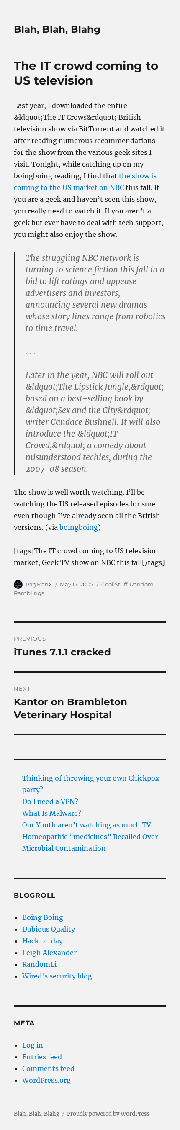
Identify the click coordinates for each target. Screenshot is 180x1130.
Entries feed (42, 1057)
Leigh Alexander (49, 952)
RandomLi (39, 964)
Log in (32, 1045)
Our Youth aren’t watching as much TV (86, 825)
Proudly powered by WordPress (108, 1113)
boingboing (78, 527)
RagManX (39, 584)
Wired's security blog (57, 976)
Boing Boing (42, 917)
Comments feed (48, 1068)
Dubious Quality (48, 929)
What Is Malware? (51, 813)
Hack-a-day (42, 941)
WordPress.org (46, 1080)
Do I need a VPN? (50, 801)
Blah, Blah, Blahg (57, 29)
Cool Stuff (114, 584)
